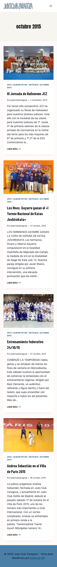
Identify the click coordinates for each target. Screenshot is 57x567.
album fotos (20, 85)
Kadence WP (37, 558)
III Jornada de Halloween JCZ (27, 93)
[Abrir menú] (50, 6)
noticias (33, 85)
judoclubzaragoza (19, 100)
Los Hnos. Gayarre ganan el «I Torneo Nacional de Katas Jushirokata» (27, 213)
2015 (9, 85)
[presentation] (28, 63)
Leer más (14, 149)
